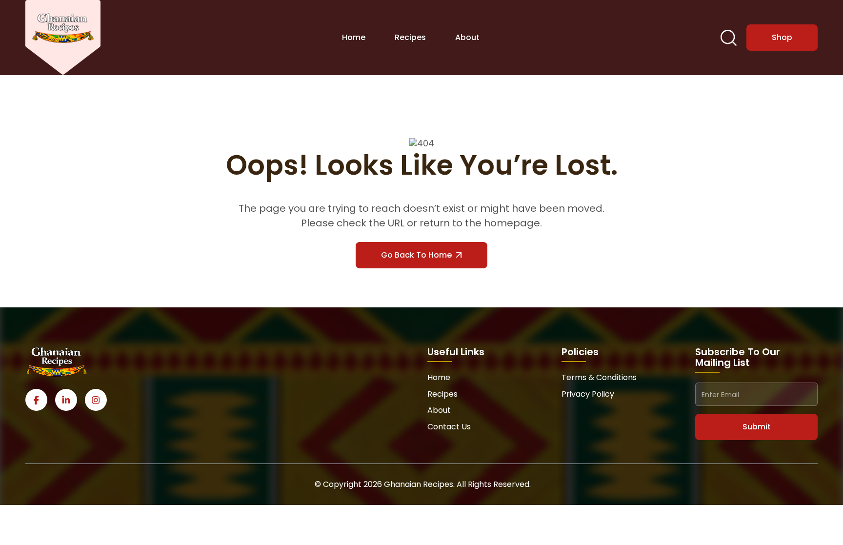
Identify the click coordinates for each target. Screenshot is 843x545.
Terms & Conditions (599, 377)
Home (353, 37)
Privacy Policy (588, 394)
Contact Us (449, 426)
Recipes (410, 37)
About (467, 37)
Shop (782, 37)
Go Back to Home (416, 255)
